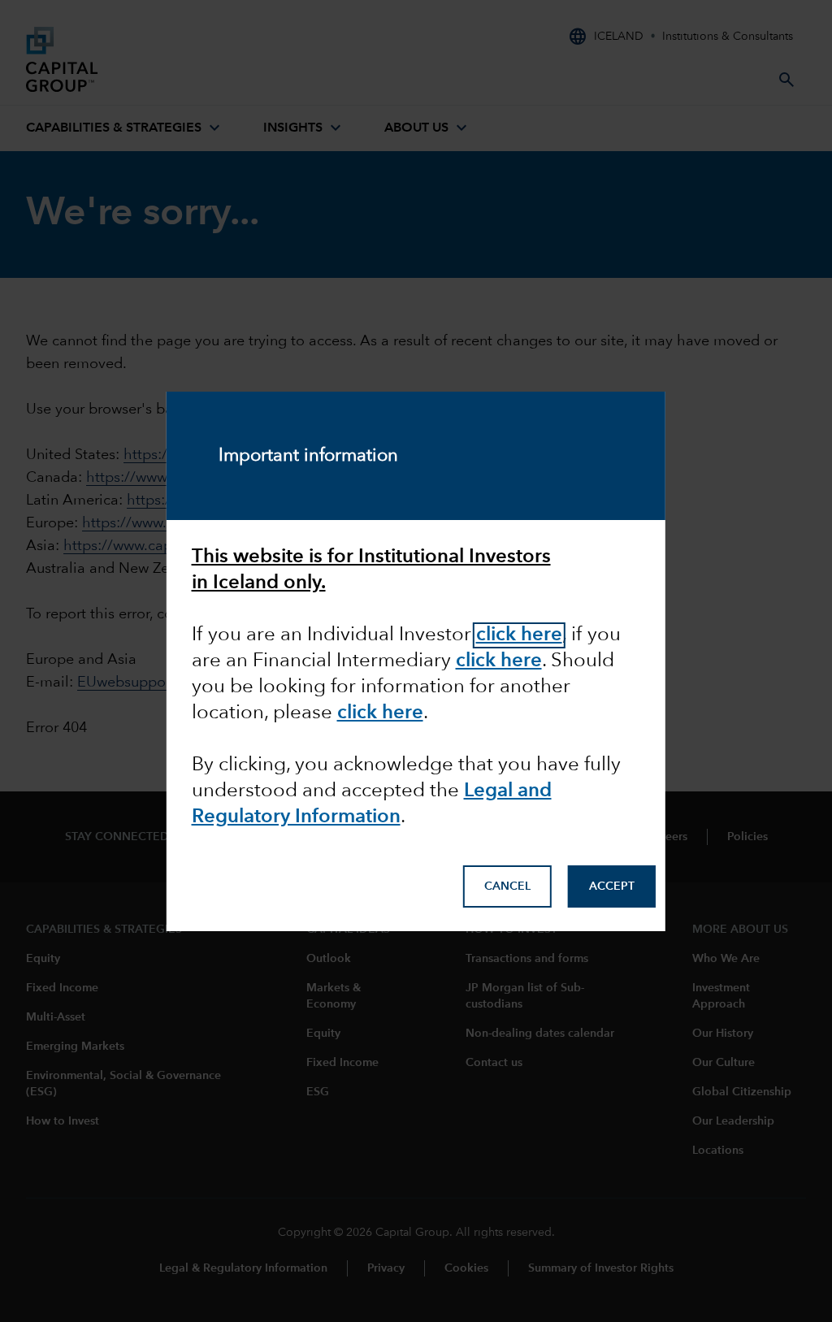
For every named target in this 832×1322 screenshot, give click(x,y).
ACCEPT (612, 886)
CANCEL (507, 886)
